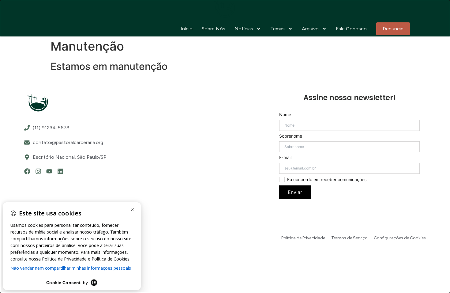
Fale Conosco (351, 29)
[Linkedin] (60, 171)
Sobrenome (290, 136)
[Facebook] (27, 171)
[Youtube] (49, 171)
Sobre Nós (213, 29)
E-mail (285, 157)
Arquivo (310, 29)
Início (187, 29)
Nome (285, 114)
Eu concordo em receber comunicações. (327, 179)
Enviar (295, 192)
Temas (277, 29)
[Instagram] (38, 171)
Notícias (243, 29)
